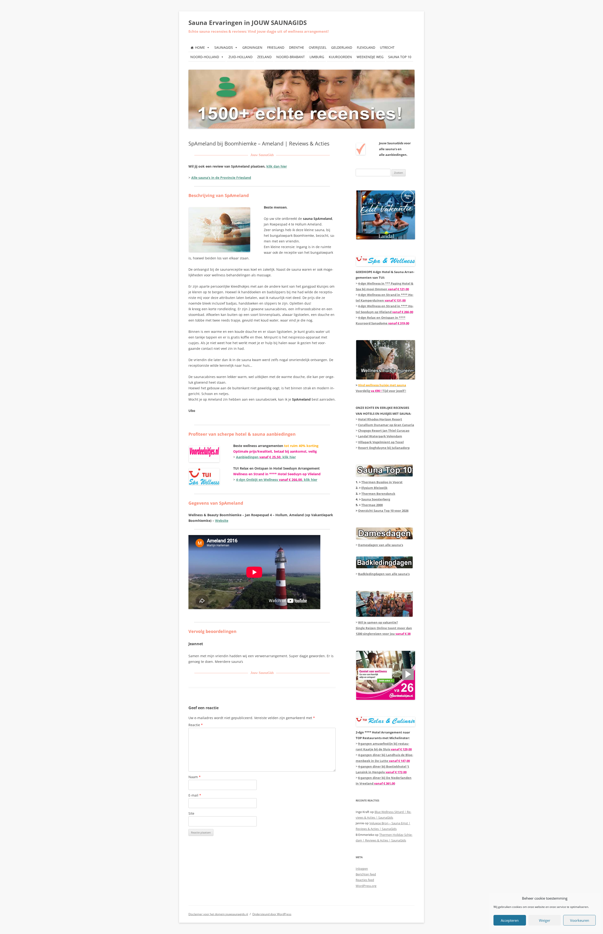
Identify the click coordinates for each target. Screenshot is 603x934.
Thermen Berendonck (378, 493)
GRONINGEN (252, 47)
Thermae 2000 (372, 505)
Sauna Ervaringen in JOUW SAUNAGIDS (247, 22)
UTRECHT (387, 47)
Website (221, 520)
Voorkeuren (579, 920)
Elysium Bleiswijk (374, 488)
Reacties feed (365, 880)
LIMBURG (317, 57)
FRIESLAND (275, 47)
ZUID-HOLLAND (240, 57)
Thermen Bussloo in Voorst (382, 482)
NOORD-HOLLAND (204, 57)
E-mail (194, 795)
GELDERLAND (341, 47)
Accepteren (510, 920)
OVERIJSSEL (317, 47)
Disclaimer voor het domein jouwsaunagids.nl (218, 914)
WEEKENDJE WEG (370, 57)
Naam (194, 777)
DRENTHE (296, 47)
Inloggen (362, 868)
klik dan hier (276, 166)
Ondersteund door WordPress (271, 914)
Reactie (195, 725)
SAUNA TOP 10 (399, 57)
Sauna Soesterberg (375, 499)
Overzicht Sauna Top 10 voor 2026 (383, 510)
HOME (200, 47)
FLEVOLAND (366, 47)
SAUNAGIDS (223, 47)
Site (191, 813)
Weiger (544, 920)
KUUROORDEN (340, 57)
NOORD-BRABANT (290, 57)
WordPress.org (366, 886)
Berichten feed (366, 874)
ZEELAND (264, 57)
